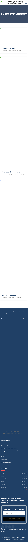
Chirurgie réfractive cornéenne (9, 448)
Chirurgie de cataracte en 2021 (9, 451)
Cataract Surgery (9, 295)
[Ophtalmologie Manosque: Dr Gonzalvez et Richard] (13, 2)
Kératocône (4, 454)
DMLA (2, 457)
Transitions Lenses (9, 48)
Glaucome (4, 459)
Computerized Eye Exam (11, 172)
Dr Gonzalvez (4, 445)
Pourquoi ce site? (6, 462)
